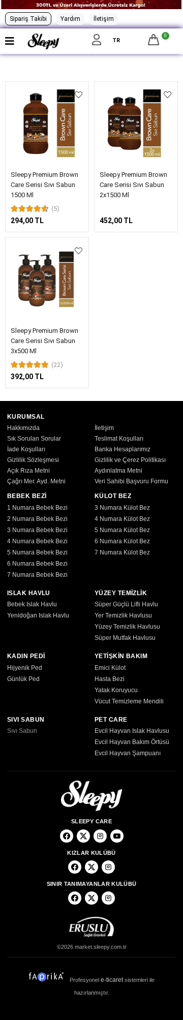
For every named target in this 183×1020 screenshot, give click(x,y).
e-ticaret (112, 979)
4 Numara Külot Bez (122, 518)
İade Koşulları (26, 449)
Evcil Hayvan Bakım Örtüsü (132, 742)
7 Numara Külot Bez (122, 552)
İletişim (104, 18)
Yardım (70, 18)
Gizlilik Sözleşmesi (33, 459)
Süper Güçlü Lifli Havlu (126, 604)
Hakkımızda (23, 427)
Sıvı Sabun (22, 730)
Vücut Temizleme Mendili (129, 701)
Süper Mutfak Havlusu (125, 637)
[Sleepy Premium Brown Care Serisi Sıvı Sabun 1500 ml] (47, 123)
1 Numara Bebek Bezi (37, 507)
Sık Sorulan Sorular (34, 438)
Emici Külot (110, 667)
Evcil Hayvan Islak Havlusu (132, 730)
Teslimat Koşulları (119, 438)
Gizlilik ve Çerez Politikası (130, 459)
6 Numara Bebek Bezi (37, 563)
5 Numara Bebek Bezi (37, 552)
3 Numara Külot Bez (122, 507)
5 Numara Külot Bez (122, 530)
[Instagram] (100, 836)
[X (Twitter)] (83, 836)
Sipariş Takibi (28, 18)
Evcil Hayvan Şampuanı (128, 753)
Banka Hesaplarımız (122, 449)
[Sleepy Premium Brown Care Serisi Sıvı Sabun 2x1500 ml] (136, 123)
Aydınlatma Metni (118, 470)
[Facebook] (66, 836)
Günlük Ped (23, 679)
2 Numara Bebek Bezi (37, 518)
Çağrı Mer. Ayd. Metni (36, 481)
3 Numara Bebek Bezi (37, 530)
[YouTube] (117, 836)
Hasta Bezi (110, 679)
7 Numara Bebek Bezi (37, 574)
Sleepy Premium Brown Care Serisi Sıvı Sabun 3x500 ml (44, 341)
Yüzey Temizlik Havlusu (127, 626)
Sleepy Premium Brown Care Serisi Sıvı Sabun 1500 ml (44, 185)
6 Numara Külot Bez (122, 541)
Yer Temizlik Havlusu (123, 615)
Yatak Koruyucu (116, 690)
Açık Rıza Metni (28, 470)
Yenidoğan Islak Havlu (38, 615)
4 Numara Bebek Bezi (37, 541)
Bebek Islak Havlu (32, 604)
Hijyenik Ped (24, 667)
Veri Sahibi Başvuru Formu (131, 481)
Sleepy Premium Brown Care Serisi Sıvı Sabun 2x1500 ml (133, 185)
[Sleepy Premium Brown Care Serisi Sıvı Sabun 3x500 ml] (47, 279)
